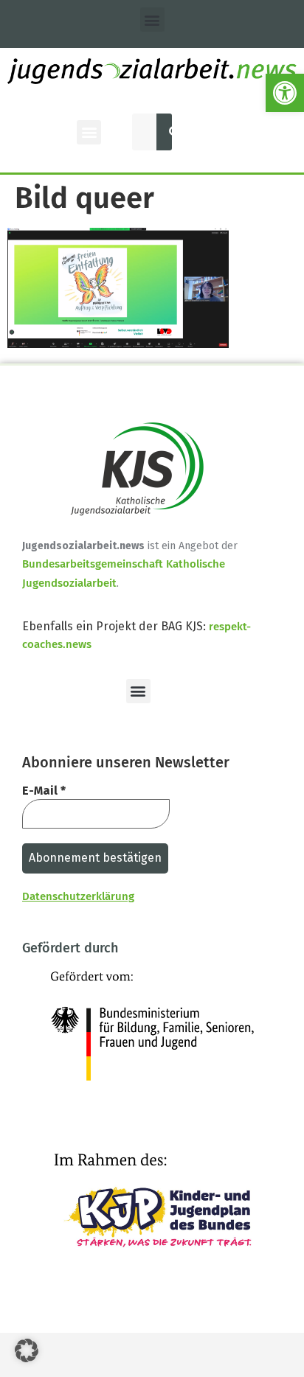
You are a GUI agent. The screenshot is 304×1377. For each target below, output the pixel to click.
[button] (285, 93)
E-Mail (44, 791)
